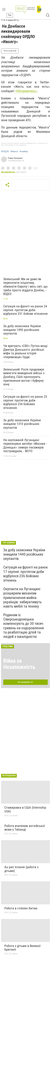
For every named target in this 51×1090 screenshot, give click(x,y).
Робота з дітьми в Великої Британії (22, 948)
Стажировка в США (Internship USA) (25, 809)
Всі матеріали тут (25, 682)
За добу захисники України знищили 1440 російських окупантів (24, 554)
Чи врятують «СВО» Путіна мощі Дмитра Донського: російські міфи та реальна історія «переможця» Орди (25, 351)
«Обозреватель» (26, 91)
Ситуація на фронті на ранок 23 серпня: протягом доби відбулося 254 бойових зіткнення (25, 402)
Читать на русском (9, 51)
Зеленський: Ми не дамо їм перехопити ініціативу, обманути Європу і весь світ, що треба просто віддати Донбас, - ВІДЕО (25, 286)
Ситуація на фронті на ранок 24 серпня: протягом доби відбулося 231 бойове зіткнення (25, 310)
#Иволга (14, 151)
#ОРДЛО (5, 151)
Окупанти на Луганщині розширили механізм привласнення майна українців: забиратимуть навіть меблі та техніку (22, 598)
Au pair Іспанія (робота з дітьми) (21, 869)
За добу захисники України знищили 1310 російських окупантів (22, 424)
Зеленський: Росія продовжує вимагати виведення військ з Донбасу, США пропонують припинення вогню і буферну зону (23, 377)
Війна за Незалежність (19, 664)
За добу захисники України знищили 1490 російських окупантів (22, 329)
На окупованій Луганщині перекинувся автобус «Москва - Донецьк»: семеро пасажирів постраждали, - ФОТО (25, 445)
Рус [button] (9, 15)
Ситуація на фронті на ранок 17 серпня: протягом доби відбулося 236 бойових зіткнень (25, 574)
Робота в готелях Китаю (20, 908)
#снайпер (24, 151)
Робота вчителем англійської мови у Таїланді (24, 828)
